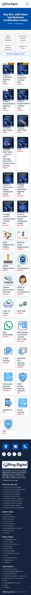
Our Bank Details (9, 551)
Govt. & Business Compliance (8, 47)
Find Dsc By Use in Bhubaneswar (14, 489)
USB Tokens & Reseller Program (23, 38)
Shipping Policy (8, 560)
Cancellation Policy (10, 558)
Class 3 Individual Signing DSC (13, 571)
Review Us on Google (10, 480)
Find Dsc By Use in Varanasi (12, 503)
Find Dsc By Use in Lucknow (12, 501)
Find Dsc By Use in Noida (11, 494)
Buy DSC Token (8, 530)
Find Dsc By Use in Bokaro (12, 505)
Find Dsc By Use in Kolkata (12, 487)
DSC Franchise (8, 519)
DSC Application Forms (11, 553)
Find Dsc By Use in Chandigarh (13, 508)
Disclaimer (7, 562)
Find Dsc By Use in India (11, 492)
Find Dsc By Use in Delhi (11, 496)
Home (10, 24)
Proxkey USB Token (10, 574)
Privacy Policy (8, 542)
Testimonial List (8, 526)
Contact (6, 587)
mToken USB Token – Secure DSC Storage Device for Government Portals (14, 578)
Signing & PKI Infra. (23, 47)
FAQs (5, 556)
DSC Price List (8, 521)
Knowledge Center (9, 540)
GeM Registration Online (11, 583)
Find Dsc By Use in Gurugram (13, 499)
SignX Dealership (9, 517)
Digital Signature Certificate (8, 38)
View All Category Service (15, 54)
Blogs (5, 585)
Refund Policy (8, 546)
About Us (6, 533)
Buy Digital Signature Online (12, 528)
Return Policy (8, 549)
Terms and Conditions (11, 544)
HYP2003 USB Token (10, 569)
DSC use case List (9, 524)
